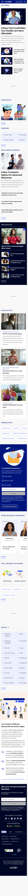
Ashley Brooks (9, 538)
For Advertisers (19, 831)
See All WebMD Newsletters (9, 506)
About (10, 831)
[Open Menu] (2, 1)
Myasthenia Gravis (6, 521)
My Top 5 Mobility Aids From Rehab (9, 548)
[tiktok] (15, 819)
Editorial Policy (5, 838)
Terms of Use (14, 841)
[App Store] (9, 826)
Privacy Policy (11, 497)
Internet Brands (16, 861)
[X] (9, 819)
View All (3, 123)
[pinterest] (18, 819)
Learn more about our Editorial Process (14, 779)
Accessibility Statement (7, 844)
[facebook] (6, 819)
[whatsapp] (21, 819)
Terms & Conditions (20, 806)
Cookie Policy (13, 836)
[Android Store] (17, 826)
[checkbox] (13, 476)
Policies (4, 831)
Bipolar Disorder (24, 521)
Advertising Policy (15, 838)
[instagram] (12, 819)
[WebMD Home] (8, 1)
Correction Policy (5, 841)
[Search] (25, 1)
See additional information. (17, 863)
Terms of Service (5, 501)
